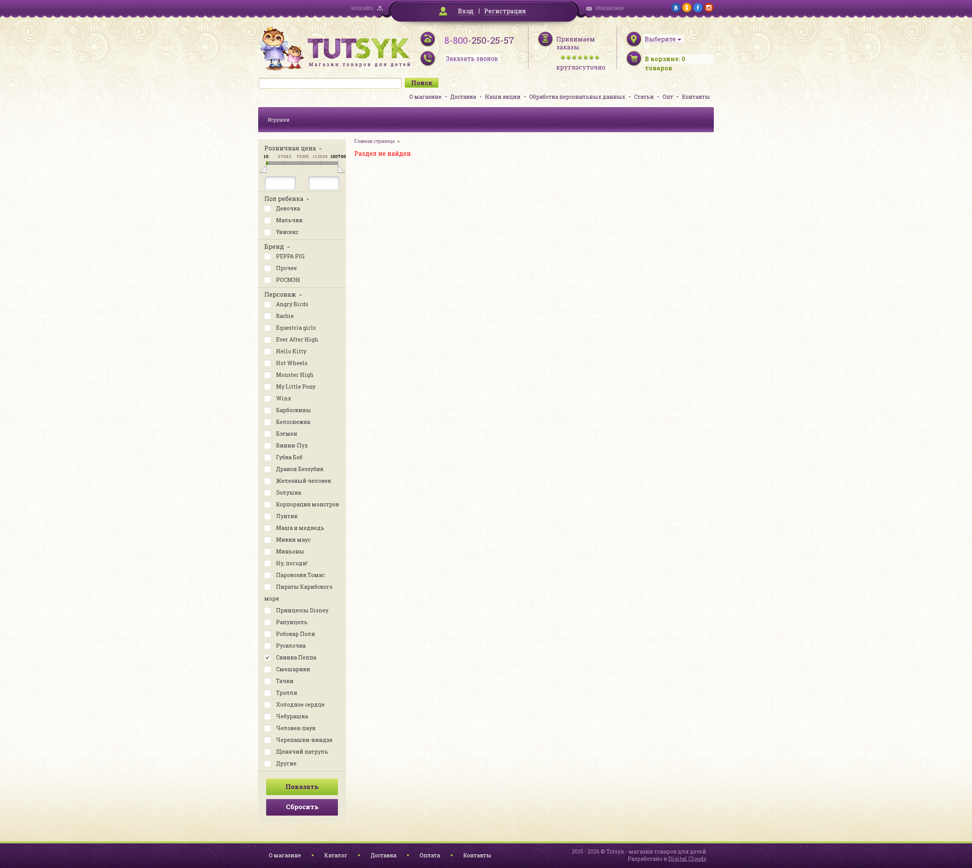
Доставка (463, 96)
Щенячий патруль (301, 751)
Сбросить (302, 806)
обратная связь (610, 7)
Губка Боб (289, 457)
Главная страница (374, 141)
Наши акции (503, 96)
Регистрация (505, 11)
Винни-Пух (291, 445)
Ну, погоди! (291, 563)
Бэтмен (286, 433)
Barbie (284, 315)
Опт (668, 96)
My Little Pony (295, 386)
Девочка (287, 208)
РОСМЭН (287, 279)
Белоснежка (292, 421)
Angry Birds (291, 304)
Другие (286, 763)
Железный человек (303, 480)
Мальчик (289, 220)
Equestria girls (295, 327)
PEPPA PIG (290, 256)
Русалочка (290, 645)
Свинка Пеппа (295, 657)
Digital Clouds (687, 858)
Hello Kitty (290, 351)
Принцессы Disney (301, 610)
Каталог (335, 855)
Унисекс (286, 232)
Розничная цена (290, 148)
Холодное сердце (300, 704)
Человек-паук (295, 728)
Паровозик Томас (300, 575)
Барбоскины (293, 410)
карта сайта (362, 7)
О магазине (425, 96)
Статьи (644, 96)
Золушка (288, 492)
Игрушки (279, 120)
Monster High (294, 374)
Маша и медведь (299, 527)
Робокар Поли (295, 633)
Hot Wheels (291, 363)
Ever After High (296, 339)
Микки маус (293, 539)
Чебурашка (291, 716)
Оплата (430, 855)
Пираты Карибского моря (298, 592)
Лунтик (286, 516)
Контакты (696, 96)
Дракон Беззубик (299, 469)
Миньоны (289, 551)
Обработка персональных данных (577, 96)
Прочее (286, 268)
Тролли (286, 692)
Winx (283, 398)
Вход (465, 11)
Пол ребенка (283, 198)
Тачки (284, 681)
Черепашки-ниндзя (304, 739)
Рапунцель (291, 622)
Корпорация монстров (307, 504)
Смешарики (292, 669)
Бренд (274, 246)
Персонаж (280, 294)
